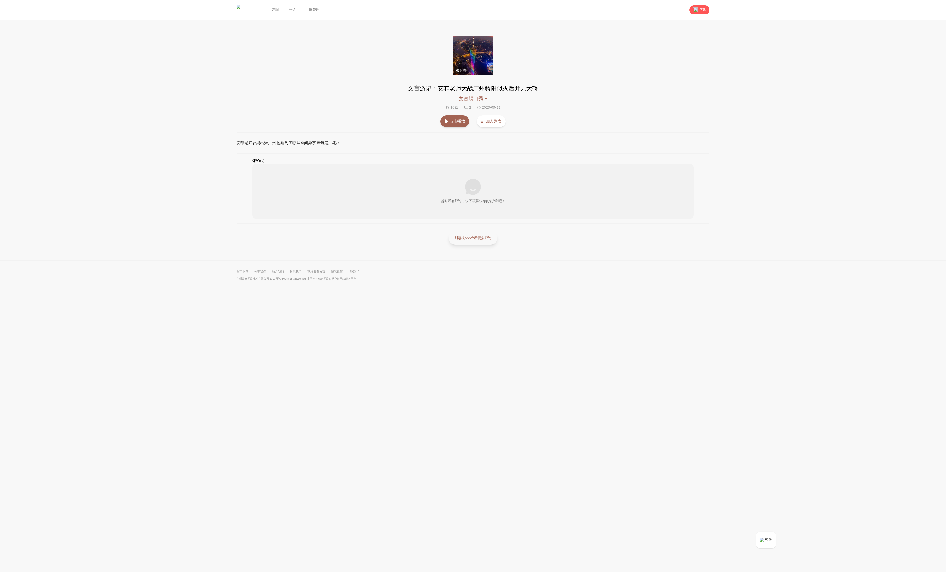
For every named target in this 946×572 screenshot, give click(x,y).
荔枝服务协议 (316, 271)
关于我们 (260, 271)
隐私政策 (337, 271)
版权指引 (355, 271)
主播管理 (312, 9)
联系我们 (296, 271)
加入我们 (278, 271)
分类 (292, 9)
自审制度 (242, 271)
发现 (275, 9)
